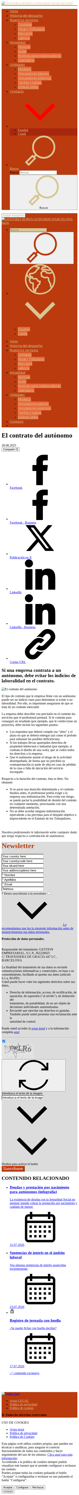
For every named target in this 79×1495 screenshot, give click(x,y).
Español (23, 130)
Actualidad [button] (18, 42)
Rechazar (38, 1487)
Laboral (24, 38)
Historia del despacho (26, 15)
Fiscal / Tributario (31, 29)
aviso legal (38, 1028)
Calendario (26, 60)
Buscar (14, 172)
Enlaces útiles (28, 87)
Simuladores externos (34, 78)
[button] (40, 126)
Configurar (22, 1487)
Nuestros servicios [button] (24, 20)
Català (22, 133)
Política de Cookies (22, 1436)
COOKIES (8, 1492)
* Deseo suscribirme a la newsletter (24, 893)
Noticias (24, 47)
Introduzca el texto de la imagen (22, 1093)
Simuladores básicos (33, 73)
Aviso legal (17, 1429)
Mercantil (25, 33)
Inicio (14, 11)
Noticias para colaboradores (39, 56)
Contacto (17, 91)
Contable (25, 24)
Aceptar (7, 1487)
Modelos (24, 69)
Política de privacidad (23, 1404)
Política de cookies (22, 1408)
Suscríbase (13, 1168)
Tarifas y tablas (30, 82)
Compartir (9, 449)
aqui (16, 1032)
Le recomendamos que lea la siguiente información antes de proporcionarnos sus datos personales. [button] (37, 928)
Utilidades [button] (17, 64)
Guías (22, 51)
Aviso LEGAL (19, 1400)
